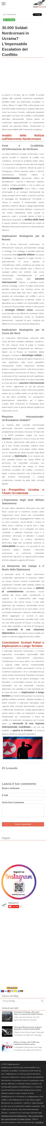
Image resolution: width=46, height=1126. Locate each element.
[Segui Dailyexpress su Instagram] (19, 882)
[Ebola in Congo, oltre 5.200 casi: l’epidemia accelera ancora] (7, 1046)
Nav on (4, 4)
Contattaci (39, 1122)
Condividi (10, 20)
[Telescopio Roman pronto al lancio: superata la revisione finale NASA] (7, 1031)
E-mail (5, 795)
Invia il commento (23, 824)
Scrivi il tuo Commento (13, 802)
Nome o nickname (10, 788)
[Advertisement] (21, 76)
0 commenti (10, 14)
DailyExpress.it (39, 4)
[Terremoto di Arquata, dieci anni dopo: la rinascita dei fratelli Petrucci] (7, 1016)
